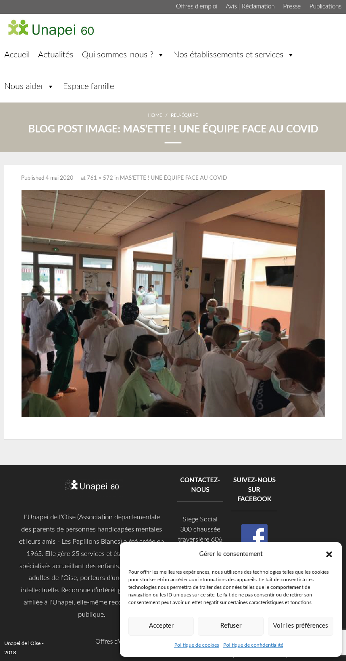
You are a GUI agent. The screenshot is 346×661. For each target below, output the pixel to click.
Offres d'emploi (196, 6)
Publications (325, 6)
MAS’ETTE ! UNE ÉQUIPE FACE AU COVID (173, 178)
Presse (292, 6)
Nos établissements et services (228, 55)
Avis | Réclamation (250, 6)
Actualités (55, 55)
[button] (329, 554)
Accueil (17, 55)
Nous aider (23, 86)
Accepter (161, 626)
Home (155, 115)
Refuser (230, 626)
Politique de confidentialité (253, 645)
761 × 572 (100, 178)
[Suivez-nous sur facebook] (254, 537)
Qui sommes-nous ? (118, 55)
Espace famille (88, 86)
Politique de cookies (196, 645)
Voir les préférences (300, 626)
